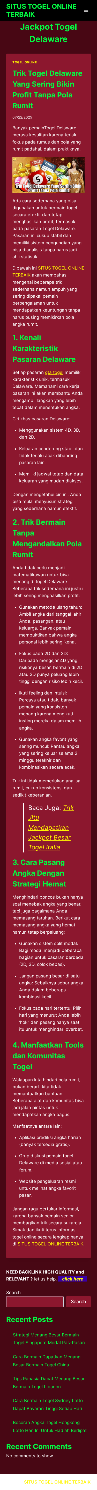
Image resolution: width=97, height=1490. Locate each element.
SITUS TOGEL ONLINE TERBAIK (50, 1243)
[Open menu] (86, 10)
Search (13, 1292)
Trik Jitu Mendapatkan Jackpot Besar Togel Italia (51, 827)
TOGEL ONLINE (24, 62)
